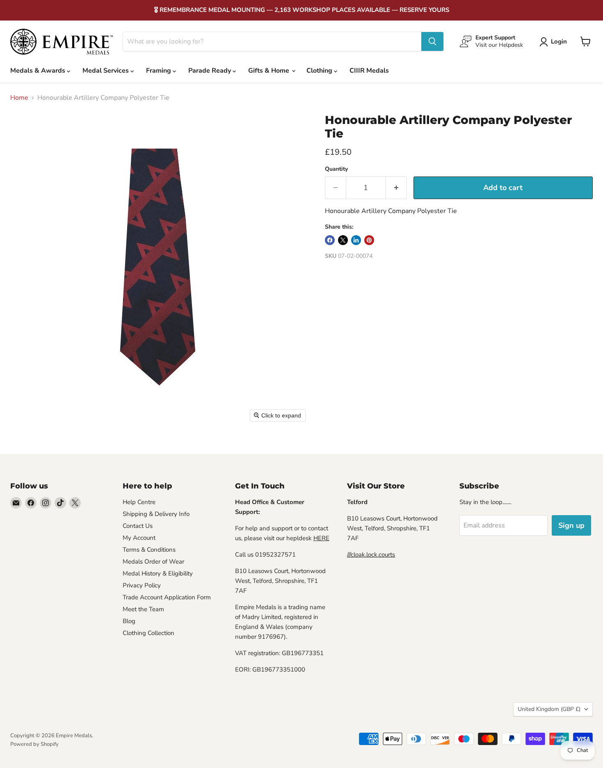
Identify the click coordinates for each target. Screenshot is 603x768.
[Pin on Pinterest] (369, 240)
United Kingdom (549, 709)
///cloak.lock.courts (371, 554)
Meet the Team (143, 609)
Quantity (336, 169)
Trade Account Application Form (167, 597)
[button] (554, 42)
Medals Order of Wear (153, 561)
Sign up (571, 525)
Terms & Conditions (149, 550)
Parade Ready (210, 70)
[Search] (432, 41)
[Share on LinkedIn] (356, 240)
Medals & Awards (38, 70)
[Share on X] (343, 240)
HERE (321, 538)
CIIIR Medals (369, 70)
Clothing (320, 70)
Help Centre (139, 502)
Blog (129, 621)
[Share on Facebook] (330, 240)
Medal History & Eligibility (158, 573)
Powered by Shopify (34, 744)
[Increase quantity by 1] (396, 188)
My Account (139, 538)
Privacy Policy (142, 585)
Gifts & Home (269, 70)
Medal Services (106, 70)
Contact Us (138, 526)
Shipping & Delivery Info (156, 514)
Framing (159, 70)
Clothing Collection (148, 633)
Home (19, 97)
